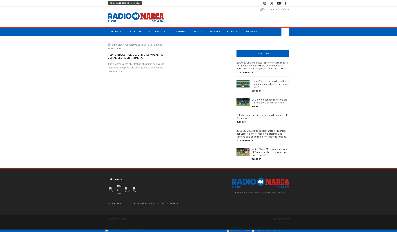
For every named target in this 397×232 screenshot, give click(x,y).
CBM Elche (135, 32)
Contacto (251, 32)
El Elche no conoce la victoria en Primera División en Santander (269, 101)
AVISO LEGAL (115, 203)
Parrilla (232, 32)
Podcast (215, 32)
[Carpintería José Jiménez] (274, 9)
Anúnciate (125, 3)
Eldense (181, 32)
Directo (198, 32)
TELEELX (173, 203)
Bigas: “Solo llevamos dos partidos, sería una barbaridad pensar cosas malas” (270, 84)
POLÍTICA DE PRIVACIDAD (140, 203)
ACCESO (161, 203)
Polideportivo (157, 32)
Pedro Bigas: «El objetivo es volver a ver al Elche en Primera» (135, 56)
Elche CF (116, 32)
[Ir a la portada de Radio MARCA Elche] (136, 18)
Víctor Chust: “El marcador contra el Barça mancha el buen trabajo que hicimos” (270, 152)
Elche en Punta (244, 72)
